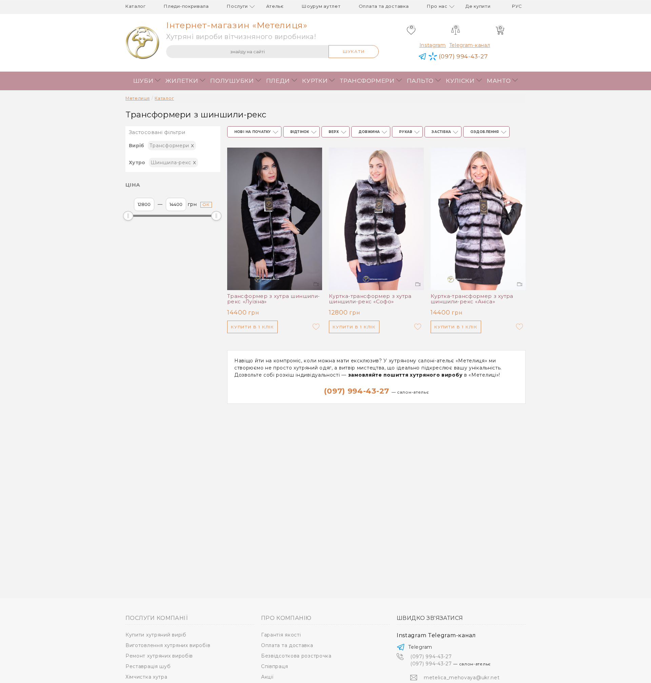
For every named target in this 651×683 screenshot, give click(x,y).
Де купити (478, 6)
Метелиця (137, 98)
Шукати (354, 51)
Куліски (460, 80)
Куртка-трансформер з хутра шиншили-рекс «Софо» (370, 299)
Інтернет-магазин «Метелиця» (237, 25)
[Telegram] (422, 56)
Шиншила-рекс (173, 162)
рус (517, 6)
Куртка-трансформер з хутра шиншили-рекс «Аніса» (472, 299)
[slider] (128, 216)
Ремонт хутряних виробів (159, 656)
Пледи (278, 80)
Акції (267, 677)
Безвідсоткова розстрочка (296, 656)
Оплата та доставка (384, 6)
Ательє (275, 6)
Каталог (135, 6)
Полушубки (232, 80)
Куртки (315, 80)
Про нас (437, 6)
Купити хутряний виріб (155, 635)
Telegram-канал (469, 45)
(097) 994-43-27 (376, 391)
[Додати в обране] (316, 327)
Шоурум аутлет (321, 6)
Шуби (143, 80)
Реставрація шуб (148, 666)
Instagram (432, 45)
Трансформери (367, 80)
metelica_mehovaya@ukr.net (462, 678)
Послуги (237, 6)
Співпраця (274, 666)
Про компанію (286, 618)
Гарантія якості (281, 635)
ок (206, 204)
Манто (499, 80)
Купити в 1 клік (252, 326)
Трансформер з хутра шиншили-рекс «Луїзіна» (273, 299)
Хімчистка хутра (146, 677)
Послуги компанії (156, 618)
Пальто (420, 80)
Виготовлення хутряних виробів (167, 645)
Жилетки (181, 80)
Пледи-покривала (186, 6)
